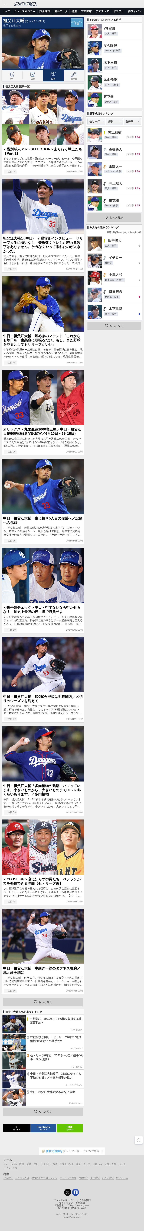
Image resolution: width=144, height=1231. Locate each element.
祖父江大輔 (13, 20)
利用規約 (80, 1203)
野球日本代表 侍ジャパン (44, 1178)
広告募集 (59, 1205)
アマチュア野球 (68, 1178)
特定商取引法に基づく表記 (72, 1208)
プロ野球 (86, 11)
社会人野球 (108, 1178)
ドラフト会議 (22, 1178)
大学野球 (95, 1178)
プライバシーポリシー (78, 1205)
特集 (74, 11)
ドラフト (118, 11)
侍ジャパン (134, 11)
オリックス (110, 1164)
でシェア (16, 1127)
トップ (6, 11)
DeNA (14, 1164)
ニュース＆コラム (24, 11)
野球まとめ (122, 1178)
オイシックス (10, 1168)
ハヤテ (122, 1164)
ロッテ (86, 1164)
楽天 (78, 1164)
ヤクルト (45, 1164)
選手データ (60, 11)
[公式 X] (67, 1192)
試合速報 (45, 11)
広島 (29, 1164)
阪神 (21, 1164)
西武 (55, 1164)
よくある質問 (84, 1200)
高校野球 (83, 1178)
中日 (36, 1164)
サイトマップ (66, 1203)
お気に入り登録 (77, 22)
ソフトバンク (67, 1164)
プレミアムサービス (64, 1200)
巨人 (6, 1164)
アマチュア (102, 11)
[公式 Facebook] (75, 1192)
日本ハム (97, 1164)
